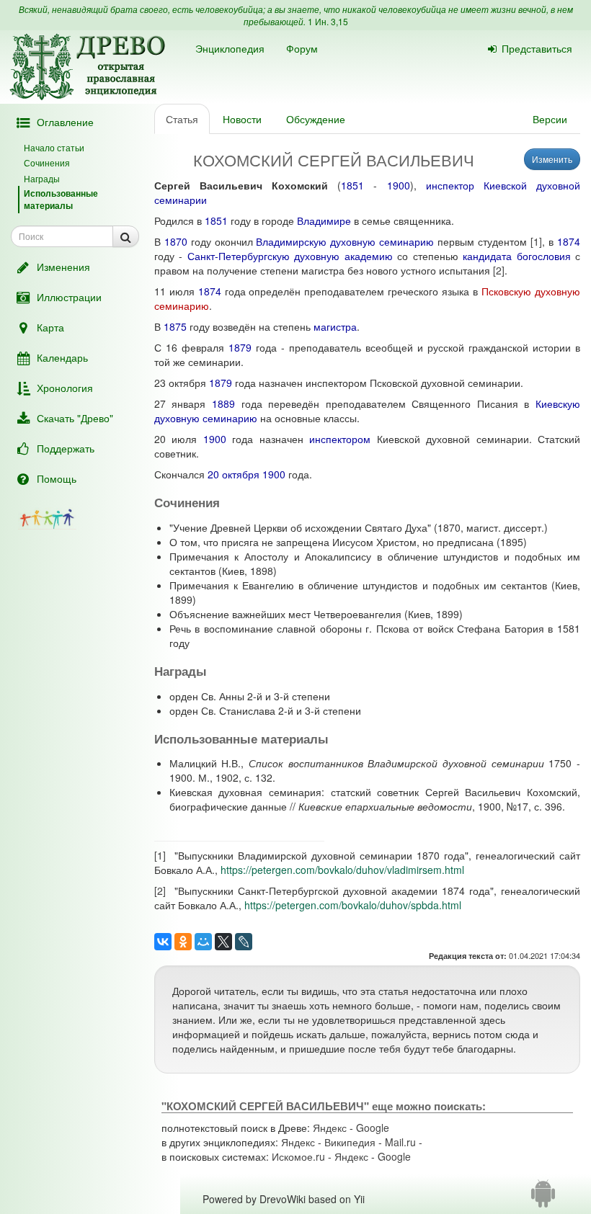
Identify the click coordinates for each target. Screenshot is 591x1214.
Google (372, 1127)
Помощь (56, 478)
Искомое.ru (298, 1156)
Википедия (350, 1142)
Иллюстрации (69, 297)
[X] (223, 941)
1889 (223, 403)
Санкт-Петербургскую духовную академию (290, 256)
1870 (175, 241)
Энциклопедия (230, 48)
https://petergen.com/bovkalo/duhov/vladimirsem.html (342, 869)
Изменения (63, 266)
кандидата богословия (516, 256)
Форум (302, 48)
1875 (175, 326)
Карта (50, 327)
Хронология (65, 387)
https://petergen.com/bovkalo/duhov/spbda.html (352, 905)
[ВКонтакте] (163, 941)
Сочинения (47, 162)
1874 (568, 241)
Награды (42, 178)
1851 (352, 185)
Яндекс (330, 1127)
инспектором (339, 439)
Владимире (324, 220)
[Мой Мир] (203, 941)
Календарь (62, 357)
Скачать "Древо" (75, 418)
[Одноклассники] (183, 941)
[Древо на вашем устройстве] (543, 1199)
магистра (335, 326)
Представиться (537, 48)
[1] (536, 241)
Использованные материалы (61, 199)
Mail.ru (400, 1142)
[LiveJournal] (243, 941)
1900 (398, 185)
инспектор (450, 185)
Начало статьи (54, 147)
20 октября (233, 474)
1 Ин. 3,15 (328, 21)
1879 (240, 347)
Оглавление (65, 122)
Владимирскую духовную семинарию (345, 241)
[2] (499, 270)
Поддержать (65, 448)
